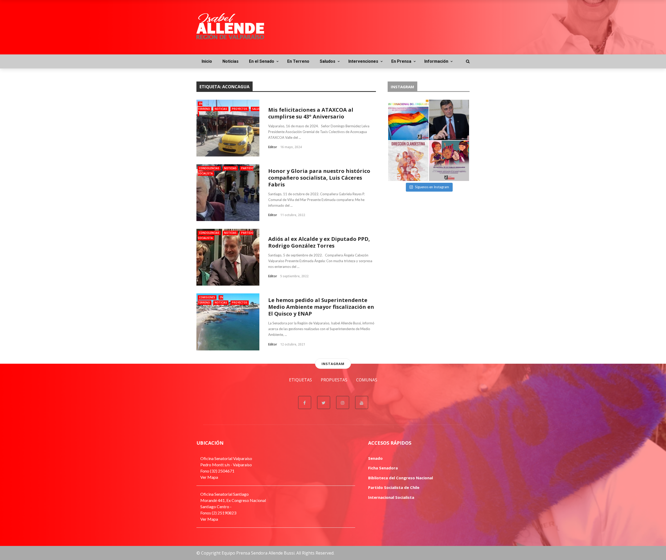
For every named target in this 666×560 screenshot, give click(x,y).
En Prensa (401, 61)
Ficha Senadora (383, 467)
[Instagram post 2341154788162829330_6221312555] (449, 120)
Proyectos (239, 109)
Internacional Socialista (391, 497)
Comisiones (207, 297)
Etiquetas (300, 380)
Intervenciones (363, 61)
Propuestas (334, 380)
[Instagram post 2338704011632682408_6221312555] (449, 161)
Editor (272, 147)
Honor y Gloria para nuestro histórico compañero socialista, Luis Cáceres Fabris (319, 177)
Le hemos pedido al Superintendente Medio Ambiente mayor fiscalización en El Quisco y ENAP (321, 307)
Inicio (207, 61)
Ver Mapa (209, 477)
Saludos (327, 61)
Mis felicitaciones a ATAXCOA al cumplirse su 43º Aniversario (310, 113)
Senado (375, 458)
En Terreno (298, 61)
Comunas (366, 380)
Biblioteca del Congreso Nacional (400, 477)
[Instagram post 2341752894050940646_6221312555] (408, 120)
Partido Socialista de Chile (393, 487)
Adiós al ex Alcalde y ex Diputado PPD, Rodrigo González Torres (319, 242)
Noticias (230, 61)
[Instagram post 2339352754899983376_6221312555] (408, 161)
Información (436, 61)
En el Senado (261, 61)
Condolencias (209, 168)
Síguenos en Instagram (432, 187)
